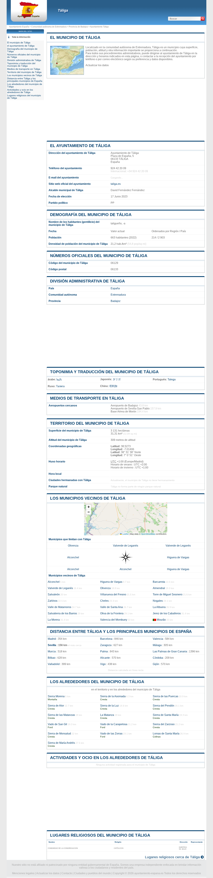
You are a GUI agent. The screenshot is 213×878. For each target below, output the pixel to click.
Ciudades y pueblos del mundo (92, 873)
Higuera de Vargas (178, 557)
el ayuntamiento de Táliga (80, 145)
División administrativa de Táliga (87, 281)
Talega (172, 379)
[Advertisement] (126, 109)
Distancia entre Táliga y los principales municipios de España (121, 631)
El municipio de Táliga (75, 37)
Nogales (158, 600)
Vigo (103, 664)
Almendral (159, 588)
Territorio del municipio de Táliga (89, 423)
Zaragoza (105, 645)
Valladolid (54, 664)
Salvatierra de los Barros (62, 613)
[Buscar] (203, 19)
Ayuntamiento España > (20, 27)
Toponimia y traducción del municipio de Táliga (104, 372)
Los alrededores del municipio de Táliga (97, 681)
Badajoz (115, 301)
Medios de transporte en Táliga (87, 398)
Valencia (158, 638)
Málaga (157, 645)
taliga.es (116, 183)
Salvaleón (54, 594)
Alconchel (73, 557)
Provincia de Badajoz (78, 27)
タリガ (117, 379)
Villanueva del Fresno (113, 594)
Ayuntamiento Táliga (99, 27)
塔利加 (113, 386)
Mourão (161, 619)
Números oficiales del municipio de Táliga (98, 255)
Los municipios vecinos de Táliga (87, 498)
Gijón (156, 664)
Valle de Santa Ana (111, 607)
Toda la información (21, 37)
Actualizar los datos (97, 65)
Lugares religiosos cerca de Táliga (172, 857)
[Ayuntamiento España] (29, 17)
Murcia (52, 651)
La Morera (54, 619)
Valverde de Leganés (125, 545)
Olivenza (73, 545)
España (115, 288)
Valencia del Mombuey (113, 619)
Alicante (105, 657)
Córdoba (158, 657)
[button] (88, 507)
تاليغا (59, 379)
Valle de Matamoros (59, 607)
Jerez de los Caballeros (167, 613)
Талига (60, 386)
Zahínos (52, 600)
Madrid (52, 638)
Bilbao (51, 657)
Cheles (104, 600)
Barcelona (106, 638)
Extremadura (118, 294)
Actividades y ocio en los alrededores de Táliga (106, 757)
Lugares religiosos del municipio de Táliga (100, 835)
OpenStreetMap (148, 533)
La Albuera (159, 607)
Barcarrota (159, 581)
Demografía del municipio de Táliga (90, 214)
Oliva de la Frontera (111, 613)
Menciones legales (23, 873)
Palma (104, 651)
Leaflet (125, 533)
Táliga (63, 10)
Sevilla (52, 645)
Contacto (66, 873)
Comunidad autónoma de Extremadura (49, 27)
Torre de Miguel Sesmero (167, 594)
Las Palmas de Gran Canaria (170, 651)
